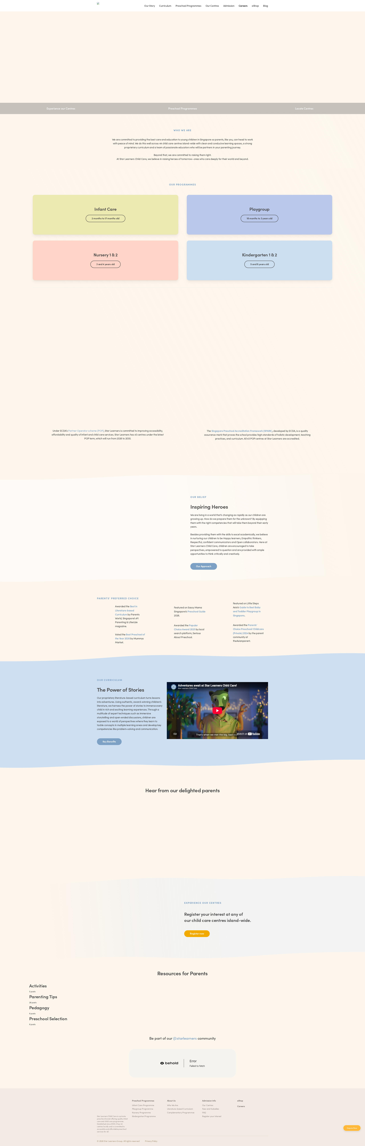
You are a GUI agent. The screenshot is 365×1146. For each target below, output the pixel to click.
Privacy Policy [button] (151, 1141)
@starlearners (185, 1038)
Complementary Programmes (180, 1112)
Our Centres (207, 1105)
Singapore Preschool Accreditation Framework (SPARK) (241, 431)
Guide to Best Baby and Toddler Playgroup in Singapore (247, 611)
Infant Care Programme (143, 1105)
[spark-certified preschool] (257, 372)
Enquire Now (352, 1128)
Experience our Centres (61, 108)
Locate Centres (304, 108)
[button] (105, 218)
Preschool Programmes (182, 108)
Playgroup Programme (142, 1108)
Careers (241, 1106)
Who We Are (172, 1105)
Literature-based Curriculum (180, 1108)
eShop (240, 1100)
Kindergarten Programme (144, 1116)
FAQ (204, 1112)
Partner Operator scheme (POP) (86, 430)
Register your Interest (211, 1116)
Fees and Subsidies (210, 1108)
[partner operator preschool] (107, 372)
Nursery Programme (141, 1112)
